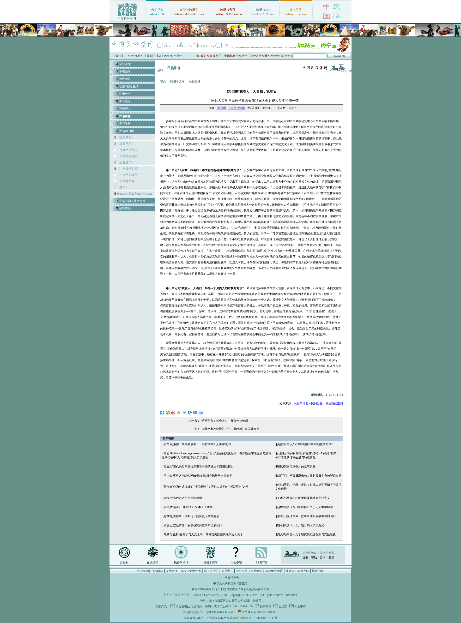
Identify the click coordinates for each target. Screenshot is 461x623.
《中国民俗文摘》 (128, 168)
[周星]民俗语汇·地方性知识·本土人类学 (187, 507)
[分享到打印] (201, 412)
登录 (331, 557)
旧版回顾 (318, 571)
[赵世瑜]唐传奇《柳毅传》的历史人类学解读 (304, 507)
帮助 (314, 557)
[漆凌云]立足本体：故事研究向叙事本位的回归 (306, 516)
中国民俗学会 (180, 595)
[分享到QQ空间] (179, 412)
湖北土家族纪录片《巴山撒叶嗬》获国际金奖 (230, 429)
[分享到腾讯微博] (184, 412)
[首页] (127, 20)
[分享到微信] (168, 412)
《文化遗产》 (125, 162)
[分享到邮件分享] (195, 412)
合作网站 (157, 571)
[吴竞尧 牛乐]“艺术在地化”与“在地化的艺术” (304, 444)
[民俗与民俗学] (188, 20)
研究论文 (125, 64)
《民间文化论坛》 (128, 150)
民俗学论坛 (181, 562)
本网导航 (303, 571)
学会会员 (242, 571)
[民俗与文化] (263, 20)
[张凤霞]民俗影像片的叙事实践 (295, 466)
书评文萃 (125, 101)
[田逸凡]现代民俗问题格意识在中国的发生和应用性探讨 (198, 466)
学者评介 (125, 94)
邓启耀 (221, 108)
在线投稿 (152, 562)
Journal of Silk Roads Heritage (134, 193)
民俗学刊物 (126, 131)
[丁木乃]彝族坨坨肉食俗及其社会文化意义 (303, 498)
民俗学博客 (210, 562)
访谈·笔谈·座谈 (129, 86)
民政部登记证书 (192, 612)
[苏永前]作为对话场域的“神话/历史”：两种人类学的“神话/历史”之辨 (206, 486)
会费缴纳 (256, 571)
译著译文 (125, 108)
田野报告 (125, 79)
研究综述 (125, 208)
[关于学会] (157, 20)
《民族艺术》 (125, 143)
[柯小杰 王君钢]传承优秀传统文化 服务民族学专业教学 (197, 475)
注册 (305, 557)
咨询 (323, 557)
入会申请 (236, 562)
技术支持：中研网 (265, 618)
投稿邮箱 (265, 606)
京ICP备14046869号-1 (219, 612)
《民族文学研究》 (128, 156)
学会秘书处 (183, 606)
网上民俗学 (211, 571)
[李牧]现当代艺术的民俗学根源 (182, 498)
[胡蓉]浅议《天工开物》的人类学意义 (300, 525)
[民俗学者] (296, 20)
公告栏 (124, 562)
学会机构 (143, 571)
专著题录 (125, 71)
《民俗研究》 (125, 137)
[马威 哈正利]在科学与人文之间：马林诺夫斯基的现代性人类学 (203, 534)
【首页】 (118, 56)
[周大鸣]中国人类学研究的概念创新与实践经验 (306, 534)
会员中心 (227, 571)
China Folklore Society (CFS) (210, 595)
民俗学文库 (177, 81)
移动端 (290, 571)
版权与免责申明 (191, 571)
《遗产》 (122, 187)
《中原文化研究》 (128, 175)
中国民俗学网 (236, 108)
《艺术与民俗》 (126, 181)
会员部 (282, 606)
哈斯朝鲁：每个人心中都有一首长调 (225, 420)
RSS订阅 (261, 562)
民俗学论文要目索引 (132, 201)
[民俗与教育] (228, 20)
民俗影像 (194, 81)
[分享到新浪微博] (173, 412)
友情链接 (171, 571)
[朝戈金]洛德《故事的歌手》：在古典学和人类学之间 (197, 444)
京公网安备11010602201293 (259, 612)
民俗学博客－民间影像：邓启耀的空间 (318, 403)
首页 (163, 81)
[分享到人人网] (190, 412)
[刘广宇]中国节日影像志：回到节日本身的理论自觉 (308, 475)
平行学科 (125, 123)
